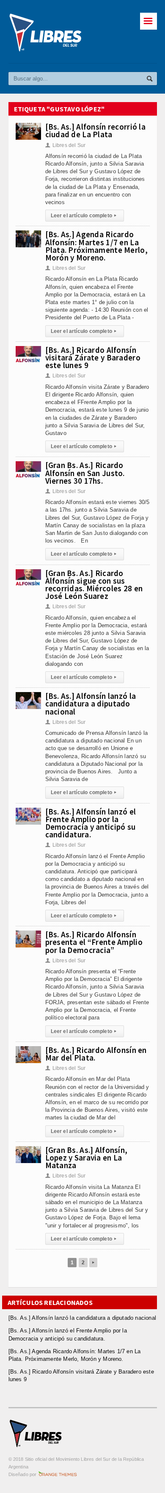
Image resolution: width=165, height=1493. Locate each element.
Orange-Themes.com (57, 1474)
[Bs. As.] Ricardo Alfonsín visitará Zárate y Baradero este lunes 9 (92, 357)
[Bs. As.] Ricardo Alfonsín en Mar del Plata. (96, 1054)
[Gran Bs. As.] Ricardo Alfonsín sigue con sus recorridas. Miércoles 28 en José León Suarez (94, 584)
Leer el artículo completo (84, 216)
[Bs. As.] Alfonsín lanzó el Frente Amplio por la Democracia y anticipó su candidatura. (90, 823)
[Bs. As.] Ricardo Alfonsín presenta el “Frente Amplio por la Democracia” (94, 942)
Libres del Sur (65, 145)
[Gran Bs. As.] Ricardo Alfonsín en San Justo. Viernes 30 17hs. (85, 472)
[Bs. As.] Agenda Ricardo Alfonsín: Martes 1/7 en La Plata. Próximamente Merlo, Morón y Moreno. (96, 246)
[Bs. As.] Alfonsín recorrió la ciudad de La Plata (95, 130)
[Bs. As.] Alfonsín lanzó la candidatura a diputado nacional (90, 703)
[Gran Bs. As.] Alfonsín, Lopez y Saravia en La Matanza (86, 1157)
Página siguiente (93, 1262)
